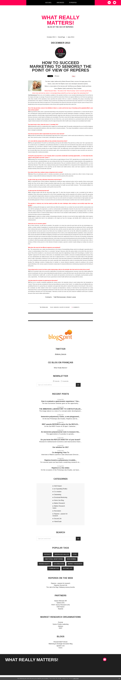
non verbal (71, 559)
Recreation (57, 511)
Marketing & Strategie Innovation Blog (60, 643)
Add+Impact (58, 486)
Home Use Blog (59, 500)
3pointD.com (61, 646)
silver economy (64, 307)
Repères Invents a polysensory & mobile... (60, 460)
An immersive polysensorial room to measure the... (60, 432)
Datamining (57, 494)
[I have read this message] (119, 678)
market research (75, 564)
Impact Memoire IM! (60, 601)
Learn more (76, 678)
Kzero (60, 647)
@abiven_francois (60, 354)
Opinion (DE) (60, 602)
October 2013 (51, 37)
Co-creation (57, 491)
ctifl (75, 554)
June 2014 (71, 37)
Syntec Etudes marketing (60, 624)
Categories (82, 2)
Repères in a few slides (60, 468)
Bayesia (60, 609)
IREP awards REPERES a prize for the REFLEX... (60, 424)
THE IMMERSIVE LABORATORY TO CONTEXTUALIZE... (60, 409)
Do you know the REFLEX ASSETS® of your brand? (60, 440)
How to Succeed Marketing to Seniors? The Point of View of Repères (60, 66)
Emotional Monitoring (60, 497)
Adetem (60, 626)
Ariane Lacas (71, 297)
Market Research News (68, 81)
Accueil (48, 2)
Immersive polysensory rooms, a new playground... (60, 416)
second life (67, 568)
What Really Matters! (60, 368)
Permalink (44, 307)
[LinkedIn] (109, 2)
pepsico (47, 554)
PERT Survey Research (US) (60, 605)
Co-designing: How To (60, 452)
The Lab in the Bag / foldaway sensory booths (60, 587)
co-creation (59, 564)
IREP (60, 628)
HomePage (61, 37)
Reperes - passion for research (60, 583)
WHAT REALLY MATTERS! (60, 20)
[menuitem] (48, 2)
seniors (56, 307)
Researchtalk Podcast (60, 642)
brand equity (44, 564)
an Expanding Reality (60, 489)
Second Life (57, 518)
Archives (60, 2)
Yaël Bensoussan (72, 86)
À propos (73, 2)
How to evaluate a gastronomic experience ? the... (60, 401)
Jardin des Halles (61, 554)
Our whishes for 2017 (60, 447)
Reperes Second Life (60, 585)
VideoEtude (57, 521)
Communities (54, 568)
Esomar (60, 622)
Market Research (59, 503)
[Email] (114, 2)
